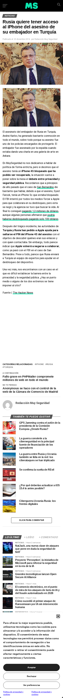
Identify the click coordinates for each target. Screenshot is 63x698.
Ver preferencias (31, 685)
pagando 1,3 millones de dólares (40, 211)
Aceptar (31, 667)
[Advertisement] (31, 329)
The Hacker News (23, 292)
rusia (50, 364)
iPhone (40, 364)
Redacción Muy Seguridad (46, 39)
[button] (58, 616)
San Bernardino (45, 187)
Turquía (8, 367)
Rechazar (31, 676)
